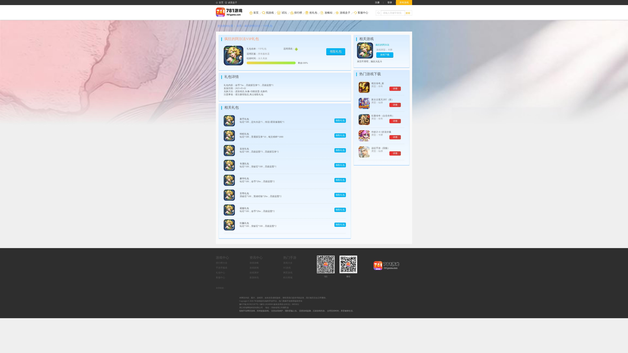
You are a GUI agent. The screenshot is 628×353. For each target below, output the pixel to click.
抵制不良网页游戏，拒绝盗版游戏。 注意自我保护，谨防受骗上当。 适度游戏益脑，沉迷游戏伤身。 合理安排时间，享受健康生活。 (297, 311)
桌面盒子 (232, 2)
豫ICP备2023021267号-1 (249, 304)
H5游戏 (287, 268)
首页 (221, 2)
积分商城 (287, 277)
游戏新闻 (254, 268)
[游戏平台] (231, 12)
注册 (377, 2)
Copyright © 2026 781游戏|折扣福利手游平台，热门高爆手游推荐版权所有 (270, 301)
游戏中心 (222, 257)
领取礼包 (336, 51)
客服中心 (220, 277)
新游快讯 (254, 277)
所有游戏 (404, 2)
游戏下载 (384, 54)
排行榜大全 (221, 263)
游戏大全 (287, 263)
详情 (395, 88)
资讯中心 (256, 257)
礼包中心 (220, 272)
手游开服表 (221, 268)
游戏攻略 (254, 263)
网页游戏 (287, 272)
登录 (389, 2)
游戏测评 (254, 272)
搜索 (408, 13)
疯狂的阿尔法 (252, 26)
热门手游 (289, 257)
